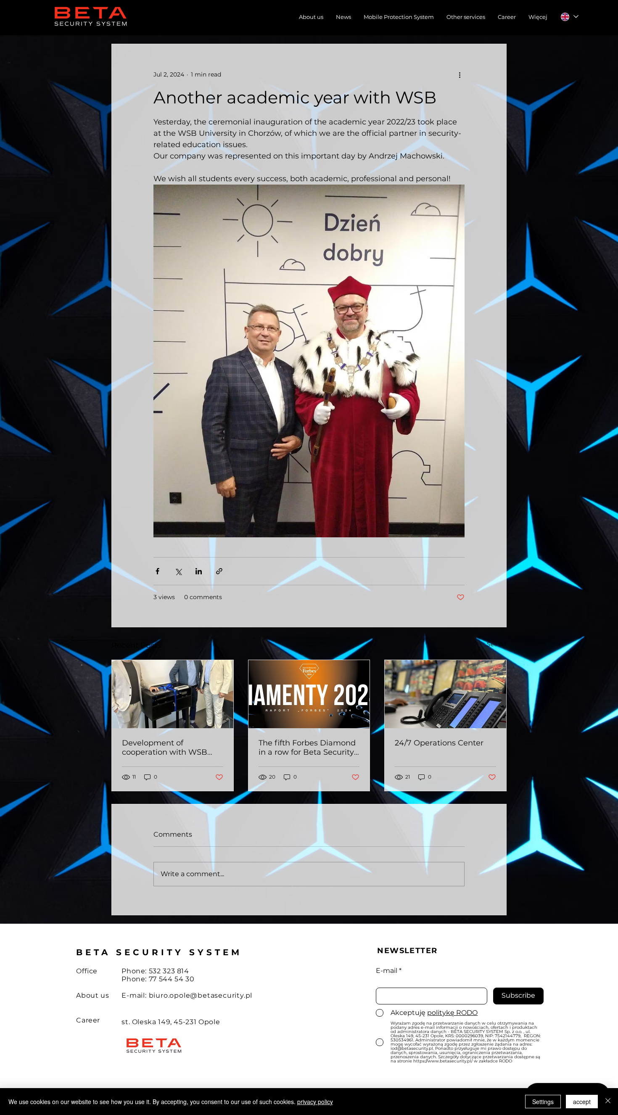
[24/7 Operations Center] (445, 694)
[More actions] (459, 74)
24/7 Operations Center (439, 743)
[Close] (608, 1101)
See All (497, 644)
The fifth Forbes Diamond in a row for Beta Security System (307, 747)
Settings (543, 1101)
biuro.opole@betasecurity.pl (201, 995)
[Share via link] (219, 571)
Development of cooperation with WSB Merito (164, 747)
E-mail (386, 970)
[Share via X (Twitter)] (178, 571)
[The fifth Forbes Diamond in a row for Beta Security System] (309, 694)
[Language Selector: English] (569, 16)
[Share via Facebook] (157, 571)
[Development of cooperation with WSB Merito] (172, 694)
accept (582, 1101)
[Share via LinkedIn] (199, 571)
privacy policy (315, 1101)
